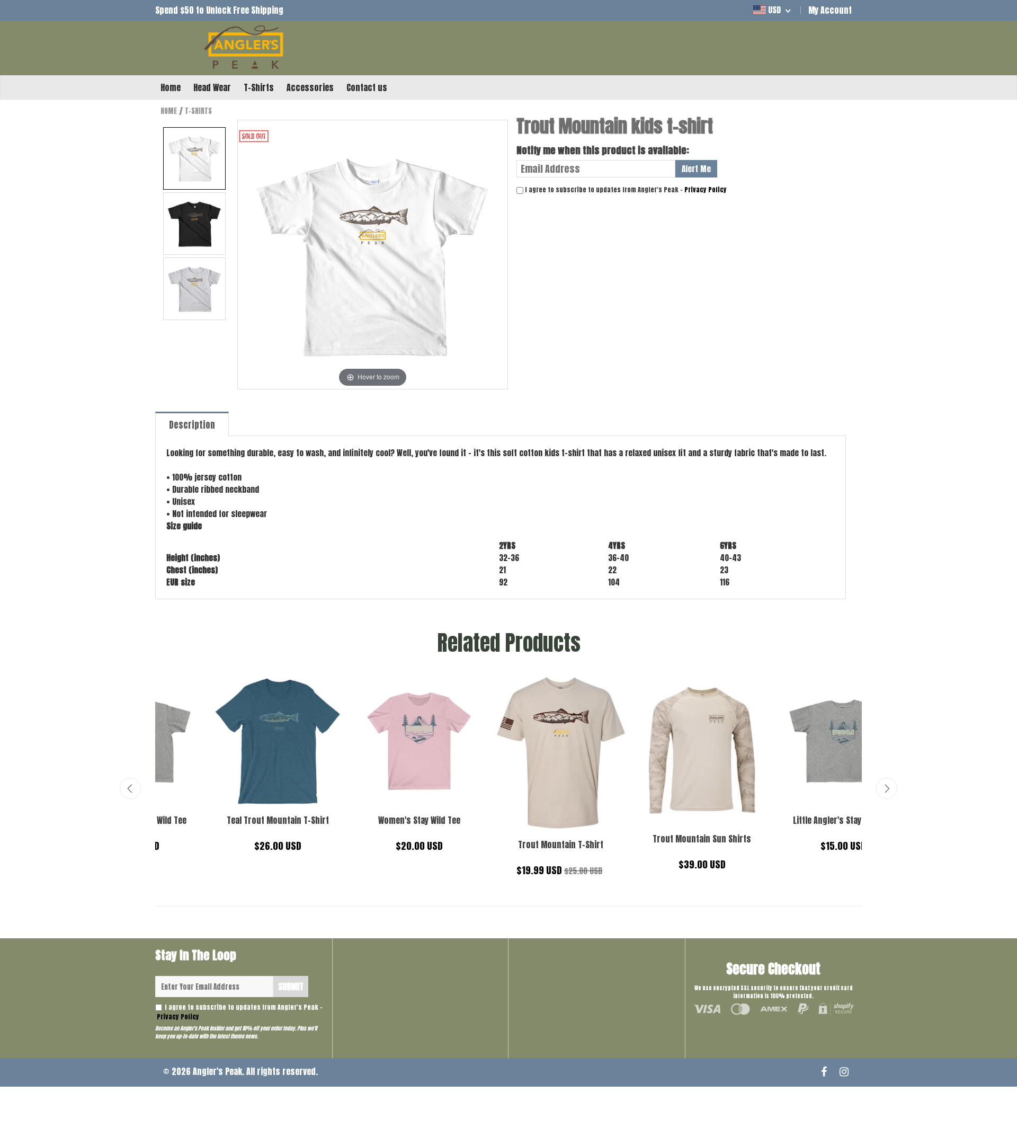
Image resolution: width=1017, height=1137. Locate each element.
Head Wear (212, 87)
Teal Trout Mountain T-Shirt (650, 820)
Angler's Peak (217, 1071)
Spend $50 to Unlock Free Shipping (219, 10)
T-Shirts (259, 87)
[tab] (192, 424)
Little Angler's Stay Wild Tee (508, 820)
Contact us (366, 87)
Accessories (310, 87)
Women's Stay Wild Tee (791, 820)
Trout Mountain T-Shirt (226, 844)
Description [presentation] (192, 425)
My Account (830, 10)
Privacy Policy (705, 189)
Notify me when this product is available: (602, 150)
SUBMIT (291, 986)
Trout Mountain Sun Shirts (367, 838)
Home (170, 87)
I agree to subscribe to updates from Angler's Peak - (239, 1011)
